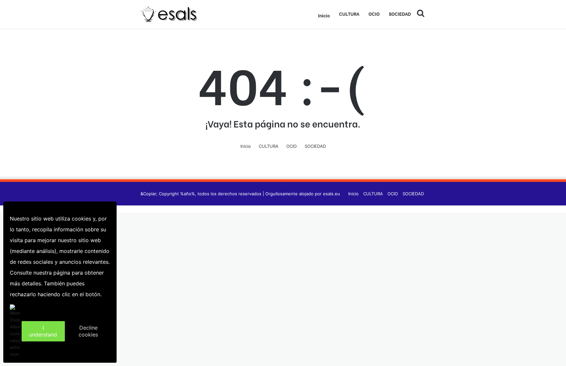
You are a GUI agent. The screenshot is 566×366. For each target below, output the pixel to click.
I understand (43, 331)
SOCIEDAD (400, 13)
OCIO (374, 13)
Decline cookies (88, 331)
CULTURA (349, 13)
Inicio (324, 15)
